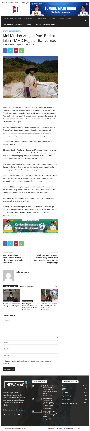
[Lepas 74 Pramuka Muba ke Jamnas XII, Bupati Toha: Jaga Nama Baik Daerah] (37, 413)
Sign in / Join (25, 3)
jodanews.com (9, 44)
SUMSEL (52, 19)
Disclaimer (51, 428)
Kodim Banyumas (13, 29)
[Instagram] (10, 415)
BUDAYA (38, 24)
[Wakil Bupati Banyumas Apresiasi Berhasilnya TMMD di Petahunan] (30, 295)
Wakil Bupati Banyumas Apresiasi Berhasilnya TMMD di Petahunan (30, 307)
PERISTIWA (18, 24)
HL (63, 385)
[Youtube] (19, 415)
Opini (62, 19)
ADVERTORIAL (8, 24)
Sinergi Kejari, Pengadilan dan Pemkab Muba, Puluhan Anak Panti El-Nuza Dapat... (49, 402)
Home (4, 29)
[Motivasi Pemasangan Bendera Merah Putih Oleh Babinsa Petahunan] (49, 295)
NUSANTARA (28, 19)
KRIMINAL (69, 19)
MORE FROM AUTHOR (27, 286)
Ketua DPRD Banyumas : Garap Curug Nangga (11, 305)
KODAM (28, 24)
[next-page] (56, 286)
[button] (85, 21)
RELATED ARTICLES (10, 286)
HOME (6, 19)
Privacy (59, 428)
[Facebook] (5, 50)
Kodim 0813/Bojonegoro (70, 403)
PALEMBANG (66, 396)
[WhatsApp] (21, 50)
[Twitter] (10, 50)
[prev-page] (54, 286)
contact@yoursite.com (18, 410)
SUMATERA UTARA (49, 24)
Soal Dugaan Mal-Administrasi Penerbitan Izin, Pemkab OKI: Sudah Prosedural (14, 259)
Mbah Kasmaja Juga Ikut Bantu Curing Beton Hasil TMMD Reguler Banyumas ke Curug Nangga (45, 259)
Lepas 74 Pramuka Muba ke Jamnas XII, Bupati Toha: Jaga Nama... (50, 413)
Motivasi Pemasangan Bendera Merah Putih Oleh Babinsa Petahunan (49, 307)
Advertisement (68, 428)
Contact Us (79, 428)
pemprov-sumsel (16, 19)
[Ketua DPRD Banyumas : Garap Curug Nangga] (11, 295)
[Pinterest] (16, 50)
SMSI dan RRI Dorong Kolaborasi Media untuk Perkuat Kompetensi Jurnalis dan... (50, 389)
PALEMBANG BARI (42, 19)
